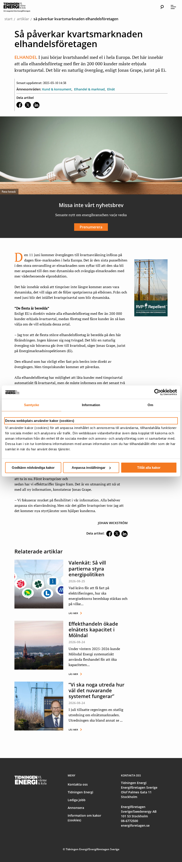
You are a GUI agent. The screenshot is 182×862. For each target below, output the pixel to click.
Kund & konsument (56, 89)
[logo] (21, 7)
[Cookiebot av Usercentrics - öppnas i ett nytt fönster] (157, 392)
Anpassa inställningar (88, 467)
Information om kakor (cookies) (84, 817)
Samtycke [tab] (31, 405)
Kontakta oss (78, 784)
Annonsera (76, 808)
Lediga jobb (76, 800)
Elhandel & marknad (89, 89)
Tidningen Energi (80, 792)
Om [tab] (150, 405)
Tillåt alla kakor (148, 467)
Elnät (111, 89)
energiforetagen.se (135, 825)
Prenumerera (91, 227)
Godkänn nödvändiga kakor (33, 467)
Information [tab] (91, 405)
